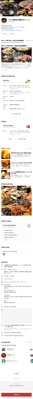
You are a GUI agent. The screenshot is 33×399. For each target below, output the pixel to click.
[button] (12, 33)
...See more (4, 69)
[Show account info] (27, 20)
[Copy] (12, 327)
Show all (6, 239)
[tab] (12, 40)
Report (11, 385)
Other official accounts (18, 385)
